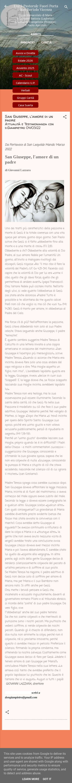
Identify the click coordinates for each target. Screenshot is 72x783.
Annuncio (27, 42)
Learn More (30, 779)
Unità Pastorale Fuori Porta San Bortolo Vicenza (36, 7)
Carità (46, 42)
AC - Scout (25, 75)
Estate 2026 (25, 60)
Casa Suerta (25, 105)
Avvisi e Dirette (25, 53)
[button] (65, 117)
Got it (47, 779)
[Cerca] (66, 7)
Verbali (25, 90)
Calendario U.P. (25, 83)
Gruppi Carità (25, 98)
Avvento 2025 (25, 68)
